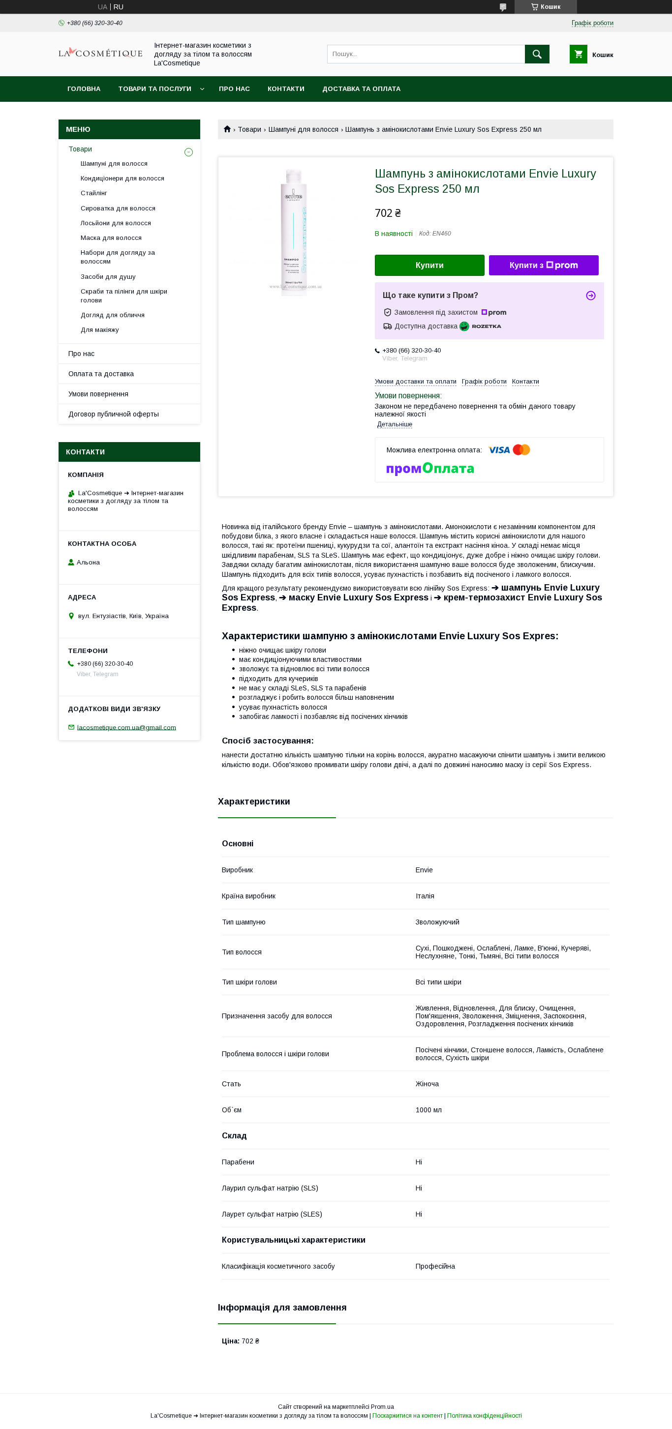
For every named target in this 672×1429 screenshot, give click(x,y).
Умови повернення (98, 394)
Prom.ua (382, 1406)
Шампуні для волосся (303, 129)
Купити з (527, 265)
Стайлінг (94, 193)
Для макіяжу (100, 329)
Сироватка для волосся (118, 208)
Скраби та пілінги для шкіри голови (124, 296)
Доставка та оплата (361, 88)
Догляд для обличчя (113, 315)
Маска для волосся (111, 237)
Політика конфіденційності (484, 1415)
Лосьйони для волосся (116, 223)
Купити (430, 265)
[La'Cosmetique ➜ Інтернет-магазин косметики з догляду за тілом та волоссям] (100, 59)
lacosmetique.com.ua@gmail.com (126, 727)
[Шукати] (537, 54)
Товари (249, 129)
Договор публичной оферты (113, 414)
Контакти (286, 88)
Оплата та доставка (101, 374)
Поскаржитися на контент (407, 1415)
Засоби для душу (108, 276)
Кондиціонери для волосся (122, 178)
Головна (83, 88)
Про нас (234, 88)
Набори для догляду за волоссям (118, 257)
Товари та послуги (154, 88)
